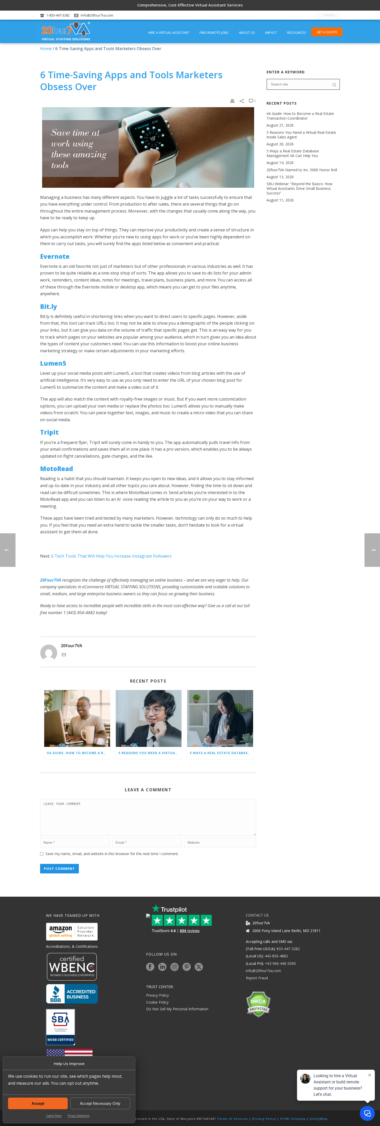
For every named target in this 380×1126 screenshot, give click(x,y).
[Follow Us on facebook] (150, 967)
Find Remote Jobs (214, 32)
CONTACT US (257, 915)
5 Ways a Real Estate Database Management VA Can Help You (221, 753)
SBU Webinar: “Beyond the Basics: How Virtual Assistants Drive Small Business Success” (299, 189)
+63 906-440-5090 (280, 963)
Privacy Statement (78, 1115)
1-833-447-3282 (58, 15)
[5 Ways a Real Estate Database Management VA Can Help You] (220, 718)
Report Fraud (257, 977)
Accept (38, 1103)
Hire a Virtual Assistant (168, 32)
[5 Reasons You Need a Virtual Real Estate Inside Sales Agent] (149, 718)
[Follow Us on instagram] (174, 967)
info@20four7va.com (97, 15)
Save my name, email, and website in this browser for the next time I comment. (112, 853)
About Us (247, 32)
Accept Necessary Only (100, 1103)
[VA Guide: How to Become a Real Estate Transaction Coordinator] (77, 718)
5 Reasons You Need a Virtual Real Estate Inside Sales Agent (150, 753)
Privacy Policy (157, 995)
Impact (271, 32)
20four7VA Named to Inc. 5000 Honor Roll (302, 170)
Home (46, 48)
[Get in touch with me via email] (64, 655)
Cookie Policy (54, 1115)
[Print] (232, 100)
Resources (296, 32)
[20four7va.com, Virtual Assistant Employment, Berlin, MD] (72, 995)
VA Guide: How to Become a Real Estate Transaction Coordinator (78, 753)
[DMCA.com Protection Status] (258, 1004)
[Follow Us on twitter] (199, 967)
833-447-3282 (288, 948)
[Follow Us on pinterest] (187, 967)
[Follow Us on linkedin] (162, 967)
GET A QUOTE (326, 32)
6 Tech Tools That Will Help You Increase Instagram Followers (111, 556)
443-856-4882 (276, 955)
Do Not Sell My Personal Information (177, 1008)
